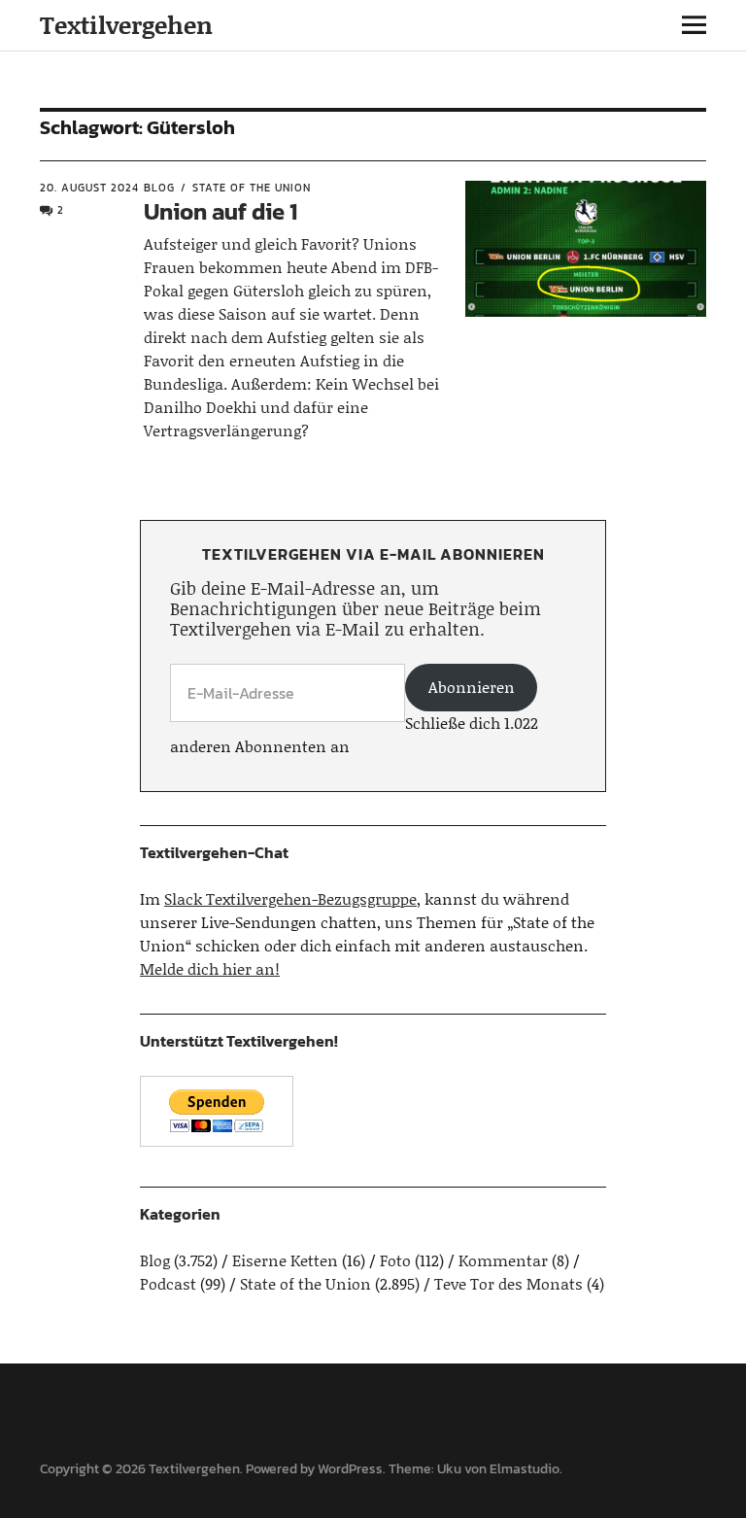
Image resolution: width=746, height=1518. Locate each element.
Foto (395, 1260)
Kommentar (503, 1260)
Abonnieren (471, 686)
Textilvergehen (126, 25)
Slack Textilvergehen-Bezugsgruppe (290, 898)
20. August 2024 (89, 187)
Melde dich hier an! (210, 968)
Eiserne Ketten (285, 1260)
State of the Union (251, 187)
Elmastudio (525, 1469)
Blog (159, 187)
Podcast (168, 1283)
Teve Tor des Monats (508, 1283)
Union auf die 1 (220, 211)
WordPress (350, 1469)
